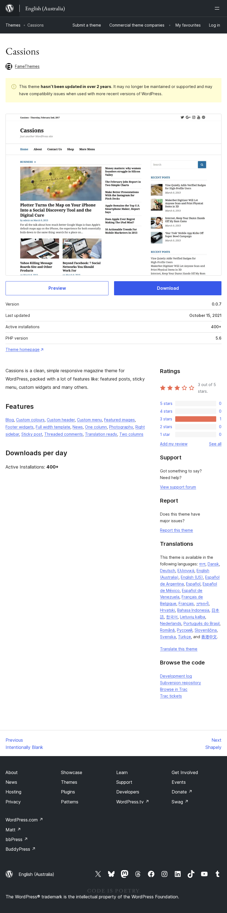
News (78, 427)
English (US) (192, 577)
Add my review (173, 443)
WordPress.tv (132, 802)
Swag (180, 802)
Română (167, 630)
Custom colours (30, 419)
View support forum (178, 487)
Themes (13, 25)
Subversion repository (180, 682)
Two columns (131, 434)
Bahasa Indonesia (193, 610)
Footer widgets (19, 427)
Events (179, 782)
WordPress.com (24, 820)
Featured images (119, 419)
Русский (184, 630)
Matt (13, 829)
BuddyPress (21, 849)
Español (193, 583)
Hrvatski (167, 610)
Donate (182, 792)
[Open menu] (218, 8)
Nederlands (170, 623)
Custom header (61, 419)
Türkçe (184, 636)
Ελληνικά (185, 570)
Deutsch (167, 570)
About (12, 772)
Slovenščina (206, 630)
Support (124, 782)
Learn (122, 772)
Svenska (168, 636)
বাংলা (202, 564)
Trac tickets (171, 696)
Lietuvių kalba (192, 616)
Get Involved (185, 772)
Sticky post (31, 434)
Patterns (69, 802)
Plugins (68, 792)
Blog (10, 419)
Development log (176, 676)
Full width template (53, 427)
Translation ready (101, 434)
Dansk (213, 564)
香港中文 (209, 636)
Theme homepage (23, 349)
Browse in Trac (173, 689)
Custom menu (89, 419)
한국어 (172, 616)
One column (96, 427)
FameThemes (27, 66)
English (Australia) (36, 874)
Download (168, 288)
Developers (127, 792)
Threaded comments (63, 434)
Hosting (13, 792)
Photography (121, 427)
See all (215, 443)
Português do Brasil (202, 623)
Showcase (71, 772)
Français (186, 603)
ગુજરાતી (202, 603)
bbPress (17, 839)
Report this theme (176, 530)
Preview (57, 288)
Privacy (13, 802)
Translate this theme (178, 648)
